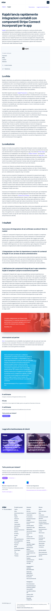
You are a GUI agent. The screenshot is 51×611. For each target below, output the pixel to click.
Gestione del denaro (31, 531)
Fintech (28, 540)
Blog (40, 513)
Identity (16, 531)
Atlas (15, 511)
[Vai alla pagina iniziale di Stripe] (3, 507)
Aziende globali (30, 525)
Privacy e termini (42, 520)
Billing (15, 515)
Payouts (16, 544)
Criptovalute (17, 524)
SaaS (28, 534)
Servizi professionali (31, 556)
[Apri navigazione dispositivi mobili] (48, 2)
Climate (16, 520)
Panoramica (32, 7)
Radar (15, 546)
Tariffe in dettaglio (7, 491)
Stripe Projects (30, 596)
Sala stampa (41, 543)
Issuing (16, 535)
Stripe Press (41, 545)
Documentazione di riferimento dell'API (36, 490)
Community (41, 515)
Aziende (28, 509)
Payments (16, 542)
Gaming (28, 542)
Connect (16, 522)
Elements (16, 528)
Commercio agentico (31, 513)
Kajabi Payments (22, 93)
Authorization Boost (19, 513)
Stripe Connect (33, 153)
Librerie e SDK (30, 594)
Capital (16, 516)
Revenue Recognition (19, 548)
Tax (15, 552)
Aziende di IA (30, 536)
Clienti (4, 7)
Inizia (4, 478)
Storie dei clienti (42, 511)
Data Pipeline (17, 526)
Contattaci (5, 416)
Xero (3, 341)
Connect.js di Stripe (23, 195)
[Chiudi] (48, 604)
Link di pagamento (18, 541)
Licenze (40, 525)
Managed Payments (19, 539)
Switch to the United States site (24, 607)
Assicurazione (30, 547)
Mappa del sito (42, 527)
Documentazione (30, 584)
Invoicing (16, 533)
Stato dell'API (30, 589)
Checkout (16, 518)
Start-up (28, 511)
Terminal (16, 554)
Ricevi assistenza (43, 552)
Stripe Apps (41, 151)
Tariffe (15, 509)
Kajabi (4, 30)
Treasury (16, 555)
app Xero (41, 155)
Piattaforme (29, 533)
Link (15, 537)
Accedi (40, 559)
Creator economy (31, 538)
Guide (40, 509)
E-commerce (29, 516)
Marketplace (29, 529)
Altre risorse (41, 532)
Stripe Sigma (17, 550)
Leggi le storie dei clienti (43, 7)
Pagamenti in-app (31, 527)
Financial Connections (19, 529)
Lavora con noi (42, 541)
